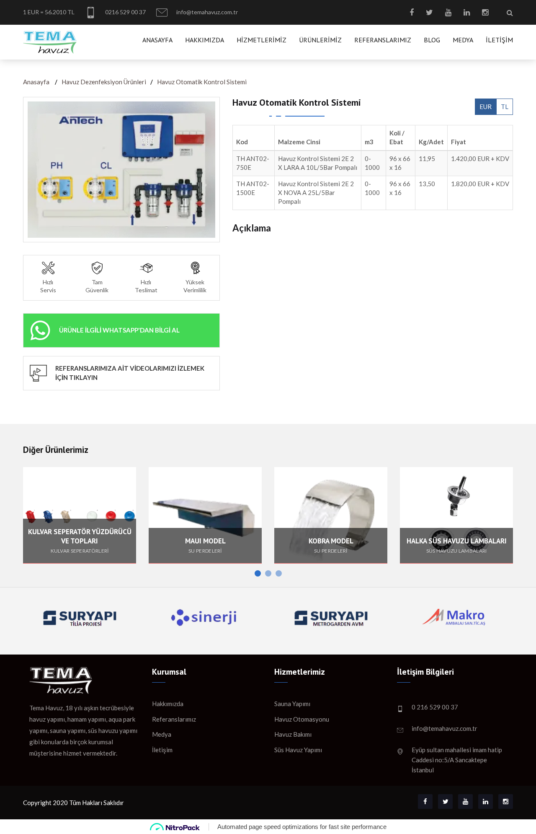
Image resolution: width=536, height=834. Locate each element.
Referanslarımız (382, 40)
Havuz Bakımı (293, 734)
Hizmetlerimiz (261, 40)
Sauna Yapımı (292, 703)
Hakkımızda (204, 40)
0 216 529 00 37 (435, 707)
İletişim (499, 40)
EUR (485, 106)
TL (504, 106)
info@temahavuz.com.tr (206, 12)
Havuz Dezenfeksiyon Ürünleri (104, 82)
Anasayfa (157, 40)
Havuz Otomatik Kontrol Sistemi (202, 82)
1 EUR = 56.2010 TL (49, 12)
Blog (432, 40)
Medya (463, 40)
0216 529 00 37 (125, 12)
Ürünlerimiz (320, 40)
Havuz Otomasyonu (301, 719)
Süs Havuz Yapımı (298, 749)
